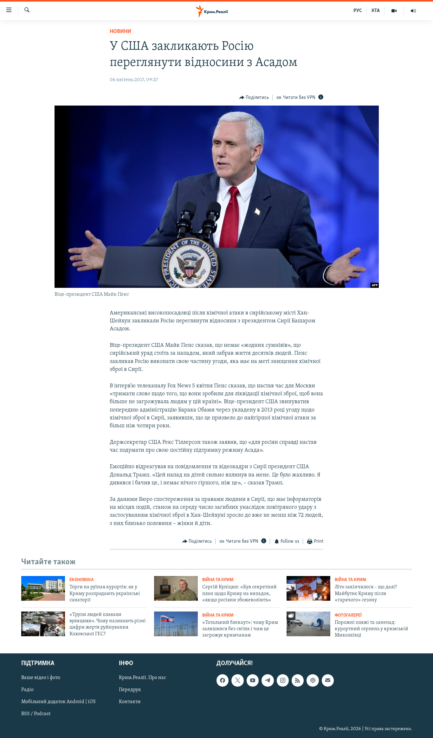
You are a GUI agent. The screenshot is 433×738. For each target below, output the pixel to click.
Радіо (27, 689)
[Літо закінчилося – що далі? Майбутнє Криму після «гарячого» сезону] (308, 588)
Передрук (130, 689)
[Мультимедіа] (394, 10)
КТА (376, 10)
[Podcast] (313, 680)
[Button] (254, 98)
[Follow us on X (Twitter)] (237, 680)
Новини (120, 32)
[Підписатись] (328, 680)
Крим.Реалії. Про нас (142, 677)
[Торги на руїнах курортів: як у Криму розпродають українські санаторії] (43, 588)
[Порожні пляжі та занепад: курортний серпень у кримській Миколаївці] (308, 624)
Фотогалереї (348, 615)
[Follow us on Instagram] (283, 680)
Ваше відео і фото (40, 677)
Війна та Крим (218, 580)
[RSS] (298, 680)
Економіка (81, 580)
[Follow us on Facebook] (223, 680)
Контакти (130, 701)
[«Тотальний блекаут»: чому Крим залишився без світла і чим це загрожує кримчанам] (176, 624)
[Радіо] (413, 10)
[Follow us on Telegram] (268, 680)
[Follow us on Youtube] (253, 680)
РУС (357, 10)
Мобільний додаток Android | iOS (58, 701)
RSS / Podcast (35, 713)
